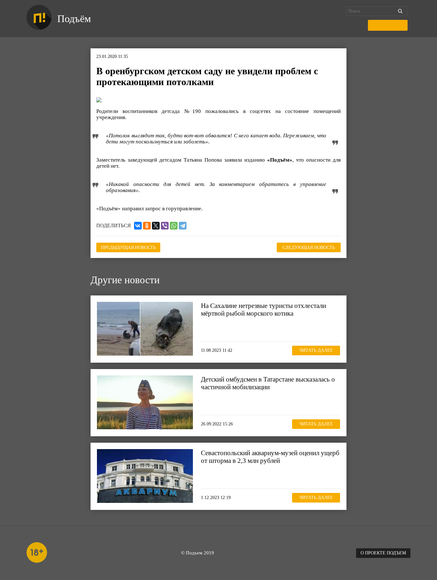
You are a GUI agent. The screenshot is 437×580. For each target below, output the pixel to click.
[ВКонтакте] (138, 226)
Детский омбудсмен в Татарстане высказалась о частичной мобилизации (268, 383)
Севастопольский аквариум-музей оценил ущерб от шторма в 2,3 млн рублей (270, 456)
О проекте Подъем (383, 553)
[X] (156, 226)
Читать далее (316, 350)
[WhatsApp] (174, 226)
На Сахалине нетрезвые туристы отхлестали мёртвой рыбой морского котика (263, 309)
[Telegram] (183, 226)
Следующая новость (308, 247)
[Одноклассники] (147, 226)
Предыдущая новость (128, 247)
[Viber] (165, 226)
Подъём (74, 18)
